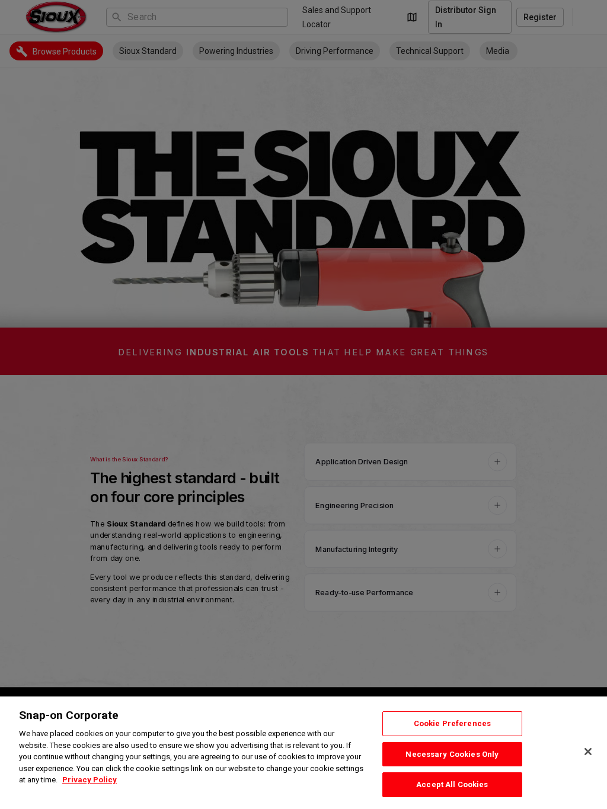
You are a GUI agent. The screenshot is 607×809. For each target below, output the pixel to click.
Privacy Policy (89, 779)
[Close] (588, 752)
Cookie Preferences (452, 723)
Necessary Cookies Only (452, 754)
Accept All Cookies (452, 784)
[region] (303, 752)
